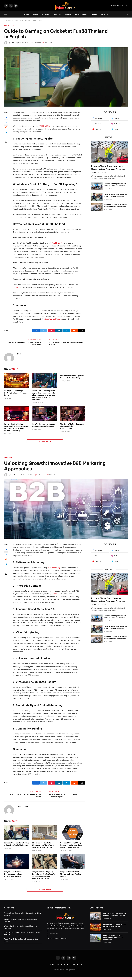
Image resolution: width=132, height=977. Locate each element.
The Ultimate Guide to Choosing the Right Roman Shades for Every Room (43, 845)
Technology (81, 14)
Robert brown (15, 475)
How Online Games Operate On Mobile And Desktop (72, 377)
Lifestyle (57, 14)
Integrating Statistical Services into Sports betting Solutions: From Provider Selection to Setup (16, 427)
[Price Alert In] (66, 5)
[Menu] (5, 14)
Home (26, 14)
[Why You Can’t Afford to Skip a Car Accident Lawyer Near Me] (97, 207)
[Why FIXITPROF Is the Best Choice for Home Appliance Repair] (72, 861)
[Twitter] (6, 122)
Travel (94, 14)
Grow (12, 42)
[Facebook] (6, 118)
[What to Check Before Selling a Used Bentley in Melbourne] (97, 197)
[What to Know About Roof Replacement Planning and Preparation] (95, 938)
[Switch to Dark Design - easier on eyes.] (127, 5)
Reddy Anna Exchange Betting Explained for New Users (15, 393)
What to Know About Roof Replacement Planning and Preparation (113, 938)
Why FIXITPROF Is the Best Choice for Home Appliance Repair (72, 874)
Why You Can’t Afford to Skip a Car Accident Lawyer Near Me (115, 206)
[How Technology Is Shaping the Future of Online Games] (44, 413)
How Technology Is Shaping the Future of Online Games (43, 425)
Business (8, 458)
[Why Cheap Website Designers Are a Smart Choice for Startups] (16, 861)
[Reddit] (6, 127)
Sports (104, 14)
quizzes (54, 594)
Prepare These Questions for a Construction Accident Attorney (108, 167)
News (35, 14)
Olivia (94, 172)
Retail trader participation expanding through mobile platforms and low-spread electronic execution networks (43, 395)
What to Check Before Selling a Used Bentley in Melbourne (115, 195)
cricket (16, 287)
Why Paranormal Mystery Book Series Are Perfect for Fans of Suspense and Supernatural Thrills (43, 875)
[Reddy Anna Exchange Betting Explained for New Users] (16, 380)
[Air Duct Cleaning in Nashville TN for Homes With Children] (97, 186)
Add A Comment (44, 441)
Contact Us (77, 964)
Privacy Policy (63, 964)
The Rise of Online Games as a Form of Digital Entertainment (72, 426)
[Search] (127, 14)
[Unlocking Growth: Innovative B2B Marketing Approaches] (66, 509)
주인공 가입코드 (45, 126)
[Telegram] (6, 132)
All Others (9, 26)
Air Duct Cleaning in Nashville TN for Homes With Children (115, 185)
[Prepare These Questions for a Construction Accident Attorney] (109, 152)
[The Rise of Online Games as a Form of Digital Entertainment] (72, 413)
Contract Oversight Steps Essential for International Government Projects (71, 845)
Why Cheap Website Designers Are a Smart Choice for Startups (13, 874)
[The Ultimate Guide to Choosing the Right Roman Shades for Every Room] (44, 832)
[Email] (6, 142)
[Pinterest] (6, 137)
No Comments (36, 42)
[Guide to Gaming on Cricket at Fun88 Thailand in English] (66, 77)
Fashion (45, 14)
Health (68, 14)
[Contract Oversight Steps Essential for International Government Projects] (72, 832)
